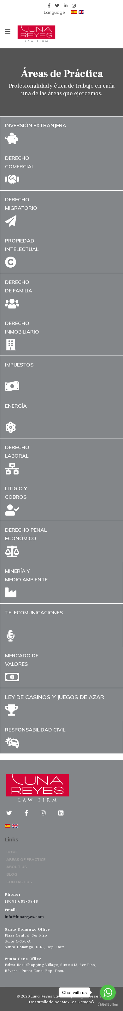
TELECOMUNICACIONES (34, 612)
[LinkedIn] (65, 5)
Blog (11, 874)
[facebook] (49, 5)
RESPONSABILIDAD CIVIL (35, 729)
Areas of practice (25, 859)
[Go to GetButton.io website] (108, 1005)
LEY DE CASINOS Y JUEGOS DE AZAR (54, 697)
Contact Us (19, 881)
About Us (16, 866)
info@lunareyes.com (24, 917)
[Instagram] (74, 5)
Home (12, 852)
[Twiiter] (13, 813)
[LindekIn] (60, 813)
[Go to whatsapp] (108, 992)
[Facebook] (31, 813)
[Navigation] (7, 31)
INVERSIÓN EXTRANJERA (35, 125)
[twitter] (57, 5)
